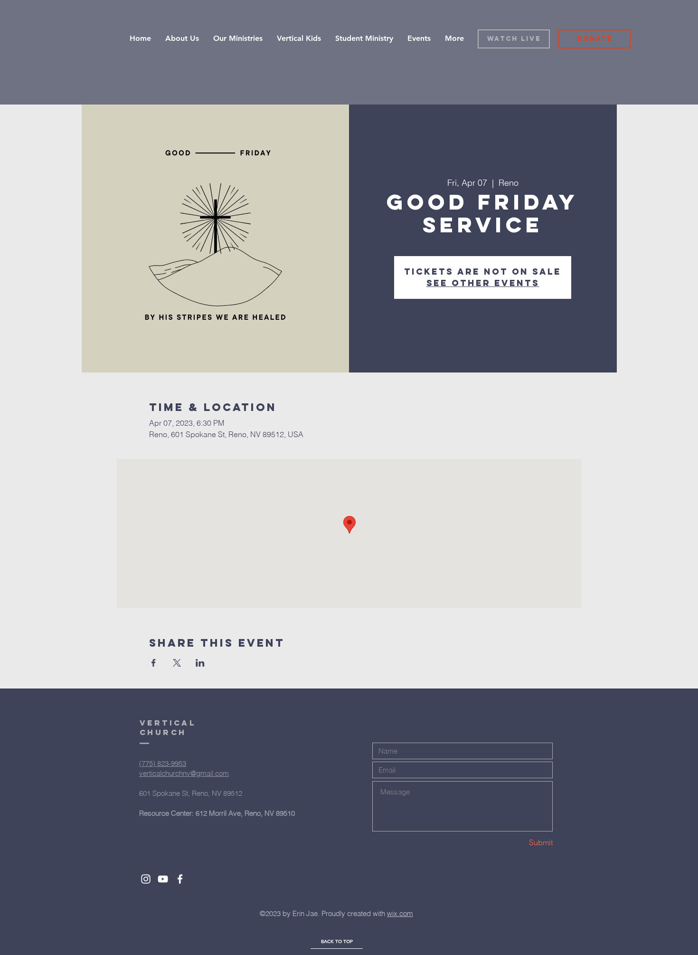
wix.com (400, 913)
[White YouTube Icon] (163, 879)
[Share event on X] (176, 663)
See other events (482, 282)
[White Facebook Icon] (180, 879)
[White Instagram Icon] (146, 879)
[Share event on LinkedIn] (200, 663)
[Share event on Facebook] (153, 663)
